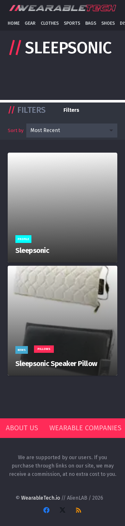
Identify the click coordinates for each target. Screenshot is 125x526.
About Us (22, 427)
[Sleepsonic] (62, 208)
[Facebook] (46, 510)
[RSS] (79, 510)
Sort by (15, 130)
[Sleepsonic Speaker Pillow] (62, 321)
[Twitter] (62, 510)
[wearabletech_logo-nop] (62, 8)
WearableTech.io (40, 498)
